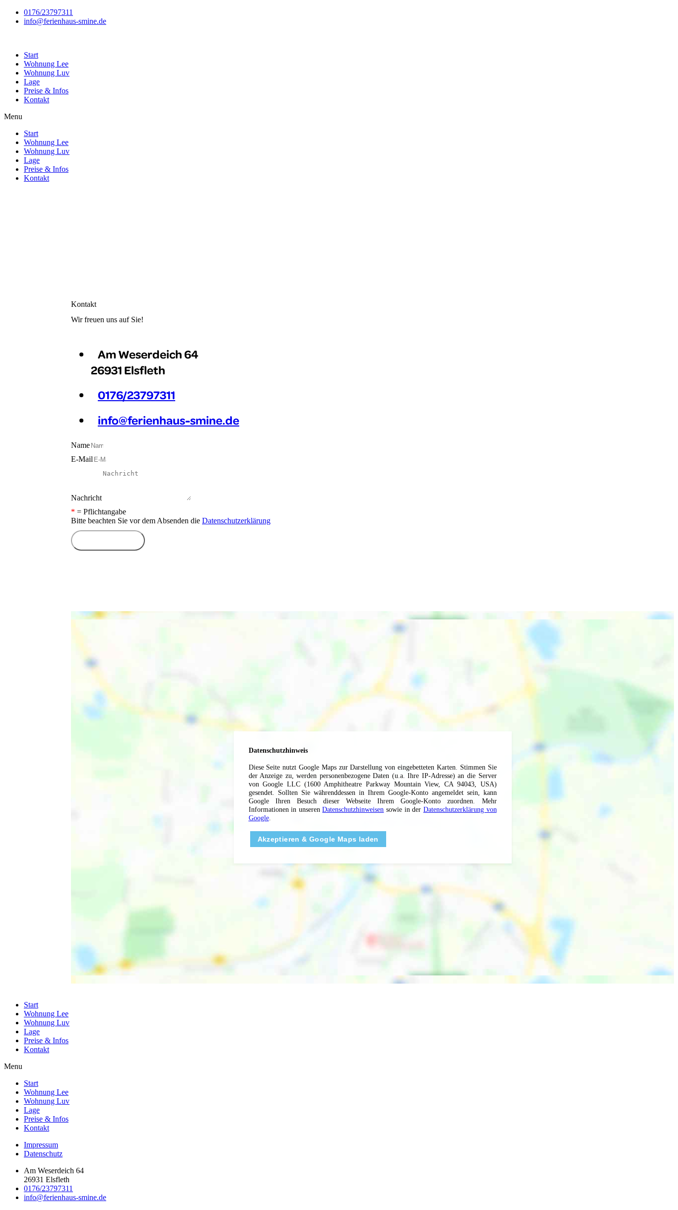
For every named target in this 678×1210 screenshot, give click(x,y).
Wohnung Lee (46, 64)
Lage (32, 81)
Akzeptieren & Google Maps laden (318, 839)
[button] (339, 116)
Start (31, 55)
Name (80, 445)
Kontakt (36, 99)
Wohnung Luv (46, 73)
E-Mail (82, 459)
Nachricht (86, 498)
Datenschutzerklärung (236, 520)
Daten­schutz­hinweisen (353, 809)
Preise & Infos (46, 90)
